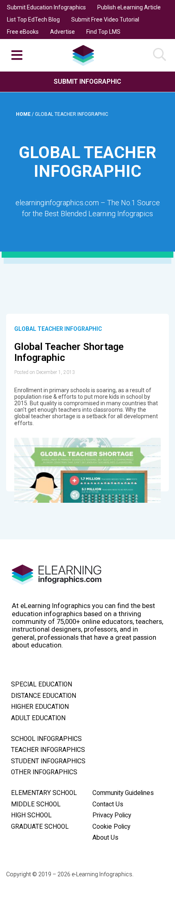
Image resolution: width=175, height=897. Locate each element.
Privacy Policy (111, 815)
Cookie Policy (111, 826)
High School (31, 815)
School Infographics (46, 739)
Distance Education (43, 695)
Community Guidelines (123, 793)
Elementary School (44, 793)
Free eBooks (23, 31)
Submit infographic (87, 81)
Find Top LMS (103, 31)
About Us (105, 837)
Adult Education (38, 718)
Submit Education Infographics (46, 7)
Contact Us (107, 804)
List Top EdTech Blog (33, 19)
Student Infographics (48, 761)
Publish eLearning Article (129, 7)
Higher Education (40, 706)
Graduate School (40, 826)
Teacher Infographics (48, 750)
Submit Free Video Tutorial (105, 19)
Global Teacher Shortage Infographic (69, 352)
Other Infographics (44, 772)
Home (24, 114)
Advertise (62, 31)
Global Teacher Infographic (58, 329)
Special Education (41, 684)
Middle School (36, 804)
